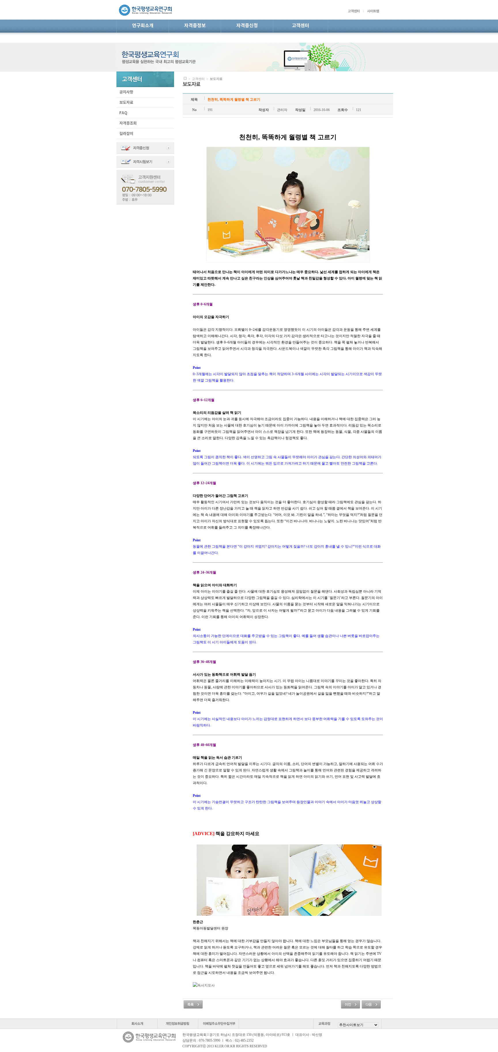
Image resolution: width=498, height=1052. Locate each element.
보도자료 (126, 102)
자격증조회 (128, 123)
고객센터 (300, 26)
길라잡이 (126, 134)
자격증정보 (195, 26)
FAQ (123, 113)
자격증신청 (247, 26)
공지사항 (126, 92)
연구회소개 (143, 26)
